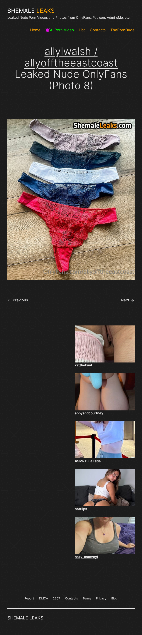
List (82, 30)
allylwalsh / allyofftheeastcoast (71, 57)
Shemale (31, 10)
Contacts (98, 30)
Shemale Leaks (25, 618)
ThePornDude (122, 30)
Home (35, 30)
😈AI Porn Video (59, 30)
